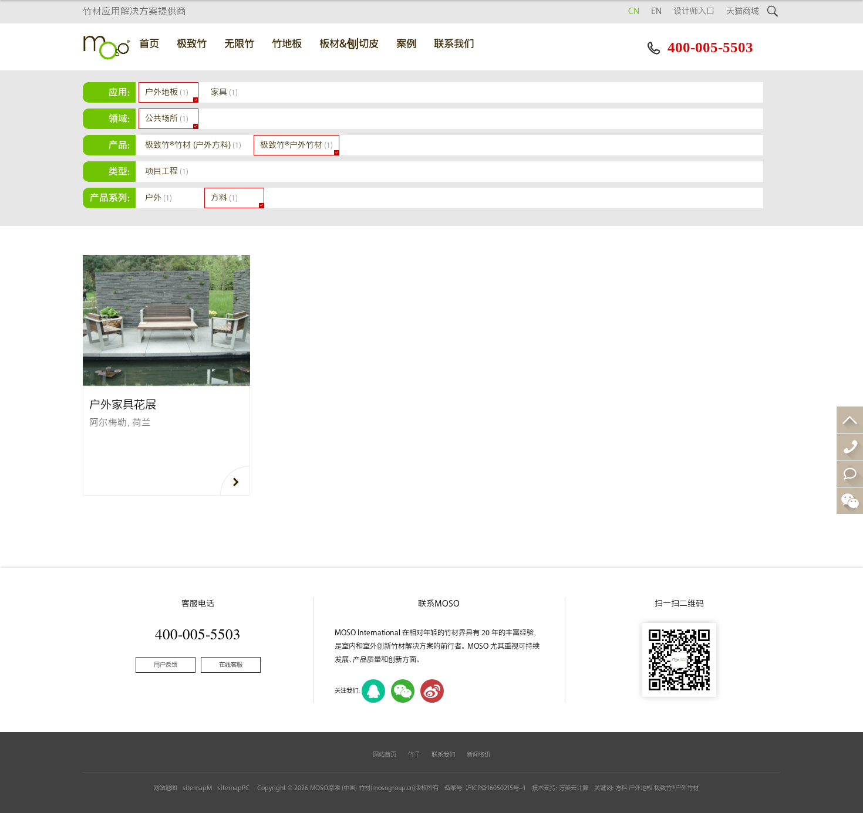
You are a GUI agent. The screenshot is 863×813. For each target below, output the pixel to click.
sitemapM (197, 788)
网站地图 (165, 788)
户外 (158, 198)
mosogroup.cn (392, 788)
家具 (224, 92)
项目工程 (166, 172)
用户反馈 (165, 665)
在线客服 (230, 665)
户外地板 (166, 92)
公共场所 (166, 119)
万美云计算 (573, 788)
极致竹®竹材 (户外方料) (193, 145)
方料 (224, 198)
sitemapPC (234, 788)
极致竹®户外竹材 (296, 145)
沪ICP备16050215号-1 (496, 788)
